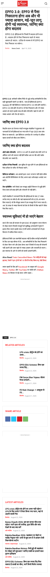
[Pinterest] (19, 419)
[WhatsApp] (25, 419)
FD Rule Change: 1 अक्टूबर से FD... (32, 391)
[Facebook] (7, 419)
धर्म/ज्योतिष (8, 530)
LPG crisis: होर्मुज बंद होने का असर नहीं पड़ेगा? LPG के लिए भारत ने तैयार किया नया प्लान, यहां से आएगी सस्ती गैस (24, 511)
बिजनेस (7, 48)
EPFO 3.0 (13, 338)
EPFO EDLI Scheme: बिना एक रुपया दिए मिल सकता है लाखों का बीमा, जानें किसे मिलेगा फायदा (23, 562)
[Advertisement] (25, 306)
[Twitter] (13, 419)
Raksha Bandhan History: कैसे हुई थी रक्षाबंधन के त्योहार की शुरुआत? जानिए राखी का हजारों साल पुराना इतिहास (24, 551)
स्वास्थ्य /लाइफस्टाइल (11, 544)
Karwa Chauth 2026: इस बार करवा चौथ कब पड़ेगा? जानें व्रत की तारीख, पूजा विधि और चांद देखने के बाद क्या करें (23, 525)
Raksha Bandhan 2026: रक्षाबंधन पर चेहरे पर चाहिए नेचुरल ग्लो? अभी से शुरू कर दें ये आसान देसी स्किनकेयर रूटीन (24, 538)
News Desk (16, 48)
